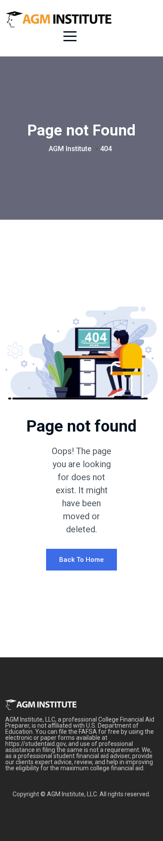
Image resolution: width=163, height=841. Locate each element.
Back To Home (81, 560)
